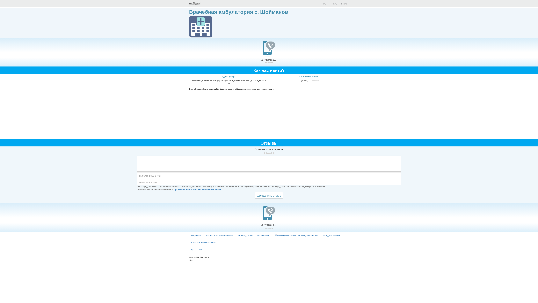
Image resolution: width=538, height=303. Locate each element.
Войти (344, 3)
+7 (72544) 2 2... (269, 61)
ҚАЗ (324, 3)
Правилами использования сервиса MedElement (198, 189)
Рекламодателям (245, 235)
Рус (200, 249)
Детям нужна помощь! (307, 235)
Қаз (192, 249)
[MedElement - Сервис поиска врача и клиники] (195, 3)
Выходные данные (331, 235)
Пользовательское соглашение (219, 235)
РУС (335, 3)
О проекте (196, 235)
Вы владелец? (264, 235)
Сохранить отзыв (269, 195)
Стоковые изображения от (203, 242)
